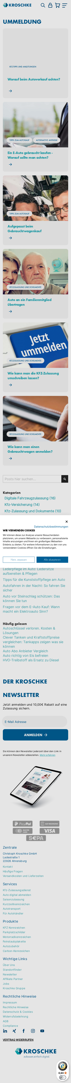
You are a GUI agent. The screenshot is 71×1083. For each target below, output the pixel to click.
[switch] (62, 1077)
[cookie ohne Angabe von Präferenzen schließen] (66, 522)
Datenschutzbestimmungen (51, 526)
